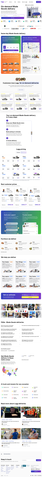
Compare (2, 468)
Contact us (12, 468)
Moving (7, 466)
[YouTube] (25, 311)
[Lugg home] (2, 2)
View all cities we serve (25, 359)
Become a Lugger (3, 471)
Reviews (17, 466)
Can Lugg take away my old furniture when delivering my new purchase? (7, 337)
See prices (12, 17)
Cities (2, 467)
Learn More (5, 219)
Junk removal (7, 472)
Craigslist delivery (8, 468)
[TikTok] (21, 311)
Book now (36, 471)
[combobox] (6, 16)
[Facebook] (18, 311)
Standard (18, 152)
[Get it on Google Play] (38, 469)
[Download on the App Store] (33, 469)
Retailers (2, 470)
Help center (12, 466)
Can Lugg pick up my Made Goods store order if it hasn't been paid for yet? (7, 333)
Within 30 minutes (11, 50)
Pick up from (25, 294)
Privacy (5, 475)
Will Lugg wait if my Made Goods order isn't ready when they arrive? (28, 333)
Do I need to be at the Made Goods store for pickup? (30, 325)
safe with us (24, 62)
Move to (33, 294)
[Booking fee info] (19, 200)
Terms (7, 475)
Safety (12, 469)
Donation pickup (8, 471)
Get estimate (2, 466)
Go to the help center (11, 350)
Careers (17, 467)
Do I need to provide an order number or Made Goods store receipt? (28, 330)
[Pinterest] (35, 475)
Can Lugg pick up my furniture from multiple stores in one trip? (6, 344)
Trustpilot (22, 467)
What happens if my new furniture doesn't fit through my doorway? (27, 341)
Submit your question (4, 350)
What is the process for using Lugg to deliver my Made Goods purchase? (7, 326)
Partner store (23, 152)
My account (12, 467)
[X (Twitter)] (23, 311)
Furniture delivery (8, 467)
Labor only (7, 473)
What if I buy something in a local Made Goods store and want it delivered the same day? (9, 330)
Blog (1, 469)
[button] (16, 97)
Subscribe (38, 460)
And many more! (4, 251)
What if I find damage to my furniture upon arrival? (30, 336)
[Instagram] (16, 311)
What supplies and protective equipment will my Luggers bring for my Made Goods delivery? (9, 341)
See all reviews (21, 89)
